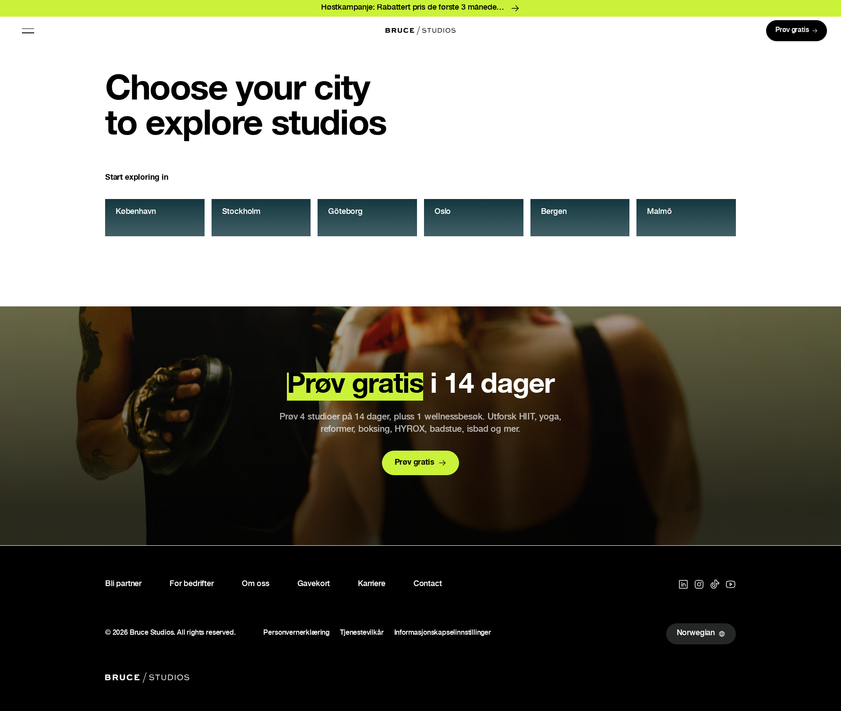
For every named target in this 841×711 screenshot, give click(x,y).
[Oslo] (473, 217)
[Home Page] (420, 31)
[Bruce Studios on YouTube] (730, 584)
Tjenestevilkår (361, 633)
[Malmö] (686, 217)
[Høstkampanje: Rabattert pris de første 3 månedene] (420, 8)
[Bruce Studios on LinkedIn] (683, 584)
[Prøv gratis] (796, 30)
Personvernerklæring (296, 633)
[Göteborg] (367, 217)
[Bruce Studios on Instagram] (699, 584)
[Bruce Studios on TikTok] (715, 584)
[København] (155, 217)
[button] (28, 31)
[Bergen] (580, 217)
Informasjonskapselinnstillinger (442, 633)
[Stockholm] (261, 217)
